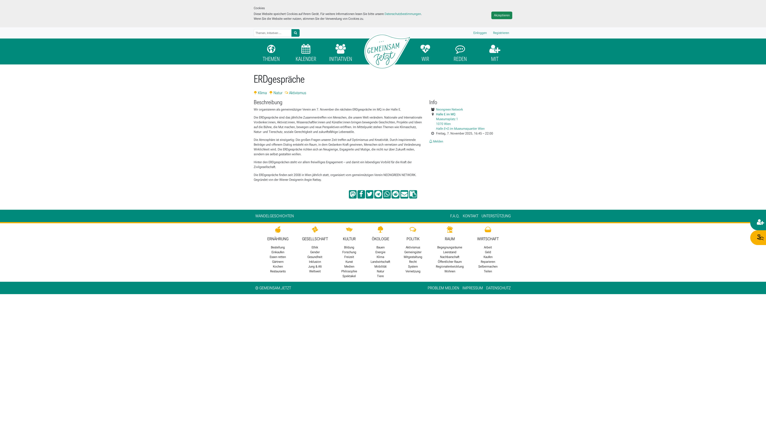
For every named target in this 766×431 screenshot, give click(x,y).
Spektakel (349, 276)
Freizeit (349, 257)
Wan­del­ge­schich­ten (274, 216)
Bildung (349, 247)
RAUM (450, 238)
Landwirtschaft (380, 262)
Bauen (380, 247)
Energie (380, 252)
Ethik (315, 247)
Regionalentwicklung (450, 266)
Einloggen (480, 33)
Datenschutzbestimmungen (403, 14)
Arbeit (488, 247)
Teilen (488, 271)
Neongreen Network (449, 109)
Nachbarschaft (449, 257)
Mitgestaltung (413, 257)
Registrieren (501, 33)
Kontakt (470, 216)
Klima (262, 92)
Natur (277, 92)
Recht (413, 262)
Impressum (472, 288)
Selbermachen (488, 266)
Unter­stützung (496, 216)
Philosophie (349, 271)
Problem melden (443, 288)
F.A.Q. (455, 216)
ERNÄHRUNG (277, 238)
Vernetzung (413, 271)
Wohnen (449, 271)
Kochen (278, 266)
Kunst (349, 262)
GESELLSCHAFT (315, 238)
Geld (488, 252)
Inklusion (315, 262)
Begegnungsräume (449, 247)
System (413, 266)
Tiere (380, 276)
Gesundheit (314, 257)
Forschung (349, 252)
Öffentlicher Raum (450, 262)
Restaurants (278, 271)
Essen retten (278, 257)
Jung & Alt (315, 266)
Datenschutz (498, 288)
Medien (349, 266)
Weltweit (315, 271)
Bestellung (278, 247)
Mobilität (380, 266)
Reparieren (488, 262)
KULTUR (349, 238)
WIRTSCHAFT (488, 238)
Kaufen (488, 257)
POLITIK (413, 238)
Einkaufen (277, 252)
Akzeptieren (502, 15)
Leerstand (449, 252)
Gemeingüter (412, 252)
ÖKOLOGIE (380, 238)
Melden (437, 141)
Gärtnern (277, 262)
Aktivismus (297, 92)
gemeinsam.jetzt (273, 288)
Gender (315, 252)
